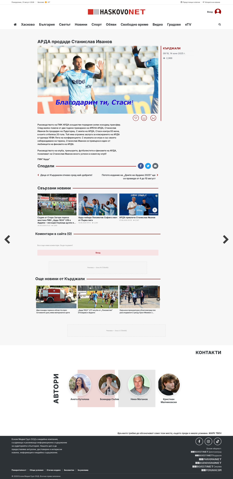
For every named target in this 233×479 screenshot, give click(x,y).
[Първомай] (210, 459)
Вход (210, 12)
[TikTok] (217, 441)
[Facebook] (199, 441)
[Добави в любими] (136, 118)
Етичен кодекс (54, 470)
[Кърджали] (208, 456)
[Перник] (211, 470)
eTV (188, 24)
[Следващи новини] (154, 210)
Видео (158, 24)
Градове (174, 24)
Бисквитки (69, 470)
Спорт (97, 24)
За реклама (83, 470)
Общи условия (36, 470)
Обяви (111, 24)
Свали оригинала (47, 49)
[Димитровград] (206, 452)
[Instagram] (208, 441)
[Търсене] (218, 24)
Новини (81, 24)
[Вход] (217, 11)
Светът (65, 24)
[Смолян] (206, 467)
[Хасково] (116, 12)
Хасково (28, 24)
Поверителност (19, 470)
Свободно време (134, 24)
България (47, 24)
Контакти (208, 352)
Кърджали (172, 48)
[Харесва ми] (145, 118)
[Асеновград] (208, 463)
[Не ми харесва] (154, 118)
